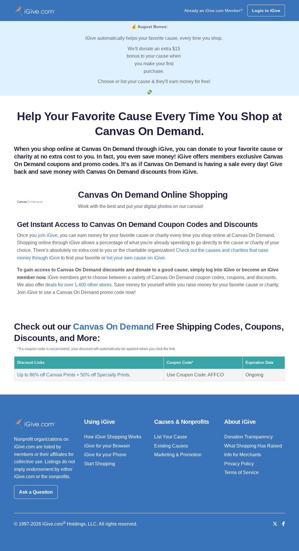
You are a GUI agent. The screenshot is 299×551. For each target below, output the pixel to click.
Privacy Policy (239, 463)
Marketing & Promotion (177, 454)
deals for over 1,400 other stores (78, 284)
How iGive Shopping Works (112, 436)
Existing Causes (171, 445)
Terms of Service (241, 472)
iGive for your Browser (107, 445)
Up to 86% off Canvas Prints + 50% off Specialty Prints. (74, 374)
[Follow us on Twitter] (275, 523)
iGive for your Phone (105, 454)
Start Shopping (99, 463)
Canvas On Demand (113, 326)
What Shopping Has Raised (253, 445)
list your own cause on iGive (136, 257)
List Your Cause (170, 436)
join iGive (48, 235)
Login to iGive (266, 10)
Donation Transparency (248, 436)
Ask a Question (36, 492)
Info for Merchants (242, 454)
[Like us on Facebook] (283, 523)
